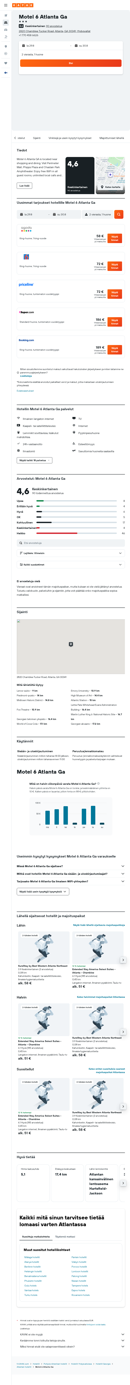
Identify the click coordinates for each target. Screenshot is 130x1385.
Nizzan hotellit (79, 1280)
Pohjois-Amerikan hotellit (55, 1364)
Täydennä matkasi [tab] (65, 1236)
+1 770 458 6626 (28, 35)
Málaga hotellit (32, 1257)
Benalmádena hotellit (35, 1276)
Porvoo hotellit (79, 1266)
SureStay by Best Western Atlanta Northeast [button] (42, 965)
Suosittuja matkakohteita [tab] (36, 1236)
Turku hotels (30, 1295)
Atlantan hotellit (24, 1367)
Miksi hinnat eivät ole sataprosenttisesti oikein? (47, 1346)
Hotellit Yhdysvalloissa (81, 1364)
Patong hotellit (79, 1276)
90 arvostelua (54, 26)
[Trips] (5, 63)
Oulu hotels (30, 1285)
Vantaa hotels (31, 1290)
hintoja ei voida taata (95, 1324)
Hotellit (36, 1364)
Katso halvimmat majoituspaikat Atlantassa (101, 996)
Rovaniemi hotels (81, 1295)
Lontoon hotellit (80, 1271)
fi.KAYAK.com (23, 1364)
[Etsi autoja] (5, 29)
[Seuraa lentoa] (5, 53)
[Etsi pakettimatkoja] (5, 36)
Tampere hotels (80, 1285)
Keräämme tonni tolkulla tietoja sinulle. (43, 1340)
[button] (5, 5)
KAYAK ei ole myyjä (31, 1334)
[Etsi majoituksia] (5, 22)
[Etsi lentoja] (5, 15)
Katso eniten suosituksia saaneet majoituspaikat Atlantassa (107, 1070)
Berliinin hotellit (32, 1266)
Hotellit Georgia (103, 1364)
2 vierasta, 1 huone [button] (32, 54)
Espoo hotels (78, 1290)
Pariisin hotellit (79, 1257)
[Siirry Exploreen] (5, 46)
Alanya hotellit (31, 1261)
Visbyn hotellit (79, 1261)
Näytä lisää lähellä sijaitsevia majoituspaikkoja (99, 925)
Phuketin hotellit (33, 1280)
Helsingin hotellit (33, 1271)
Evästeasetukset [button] (25, 390)
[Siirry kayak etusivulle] (22, 5)
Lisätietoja (26, 375)
